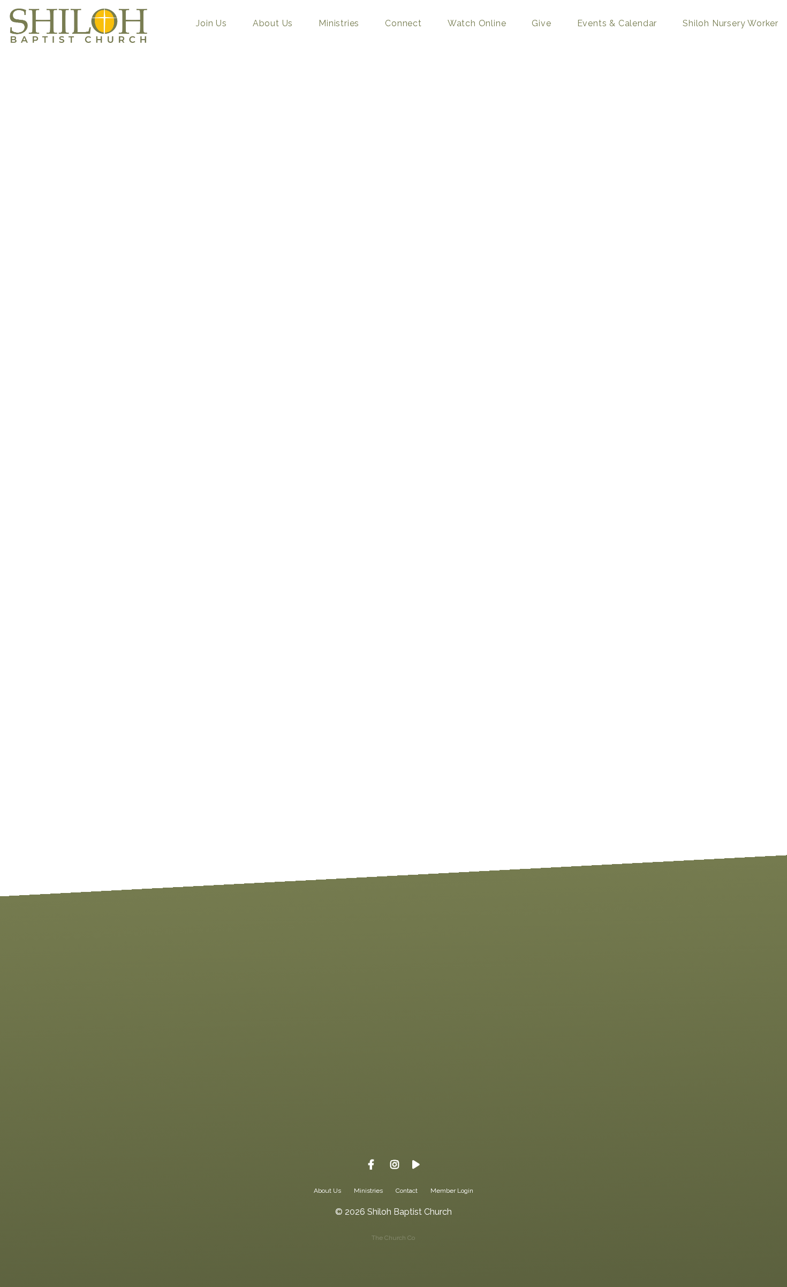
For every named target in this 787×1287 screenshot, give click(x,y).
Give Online (623, 1111)
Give (541, 23)
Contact (407, 1190)
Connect (403, 23)
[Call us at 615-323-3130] (317, 1051)
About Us (273, 23)
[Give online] (623, 1051)
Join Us (211, 23)
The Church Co (393, 1237)
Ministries (339, 23)
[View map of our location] (470, 1051)
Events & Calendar (617, 23)
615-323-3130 (317, 1111)
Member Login (451, 1190)
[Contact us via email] (164, 1051)
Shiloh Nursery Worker (730, 23)
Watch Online (477, 23)
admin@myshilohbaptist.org (163, 1111)
